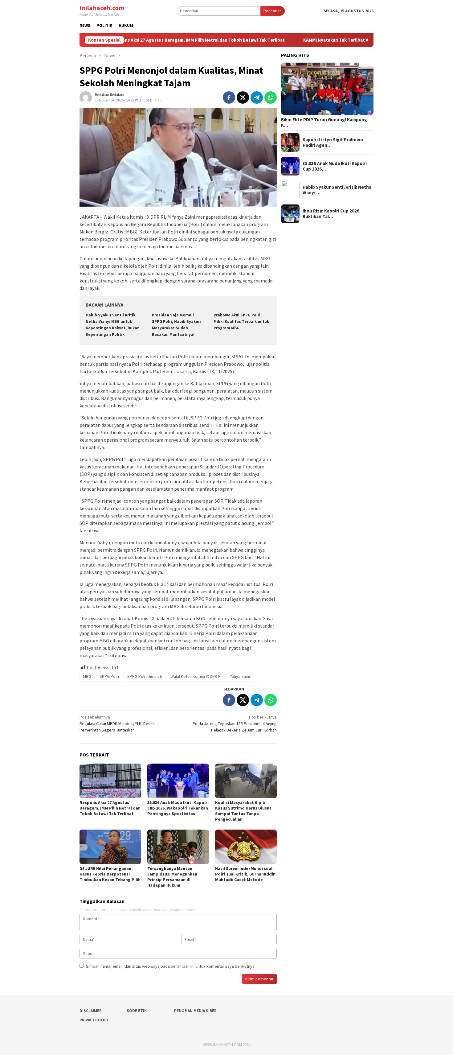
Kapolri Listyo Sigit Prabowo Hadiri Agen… (333, 142)
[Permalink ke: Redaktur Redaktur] (86, 97)
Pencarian (272, 11)
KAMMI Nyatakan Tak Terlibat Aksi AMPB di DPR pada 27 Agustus (334, 40)
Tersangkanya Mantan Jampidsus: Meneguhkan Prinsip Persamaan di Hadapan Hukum (172, 877)
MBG (87, 676)
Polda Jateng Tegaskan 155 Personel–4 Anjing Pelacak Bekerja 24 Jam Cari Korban (235, 723)
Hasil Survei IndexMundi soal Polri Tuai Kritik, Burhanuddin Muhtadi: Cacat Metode (245, 874)
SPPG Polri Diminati (144, 676)
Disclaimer (91, 1010)
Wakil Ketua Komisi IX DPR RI (196, 676)
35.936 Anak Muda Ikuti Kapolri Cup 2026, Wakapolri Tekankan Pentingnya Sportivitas (178, 808)
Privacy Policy (94, 1020)
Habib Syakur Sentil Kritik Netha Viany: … (337, 190)
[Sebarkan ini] (229, 97)
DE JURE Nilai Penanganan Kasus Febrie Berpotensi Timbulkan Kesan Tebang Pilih (110, 874)
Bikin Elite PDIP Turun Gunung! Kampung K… (324, 122)
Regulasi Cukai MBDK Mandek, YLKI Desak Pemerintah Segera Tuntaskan (117, 723)
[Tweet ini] (243, 97)
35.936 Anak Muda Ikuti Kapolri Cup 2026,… (335, 166)
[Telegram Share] (257, 97)
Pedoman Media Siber (195, 1010)
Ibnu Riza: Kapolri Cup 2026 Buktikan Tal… (331, 213)
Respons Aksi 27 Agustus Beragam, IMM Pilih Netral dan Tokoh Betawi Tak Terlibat (161, 40)
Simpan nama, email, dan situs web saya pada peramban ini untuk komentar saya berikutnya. (170, 966)
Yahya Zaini (240, 676)
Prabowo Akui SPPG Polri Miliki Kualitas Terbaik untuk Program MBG (241, 321)
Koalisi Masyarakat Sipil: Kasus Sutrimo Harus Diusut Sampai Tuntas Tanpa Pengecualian (243, 811)
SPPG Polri (109, 676)
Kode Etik (137, 1010)
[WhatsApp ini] (270, 97)
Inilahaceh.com (102, 7)
